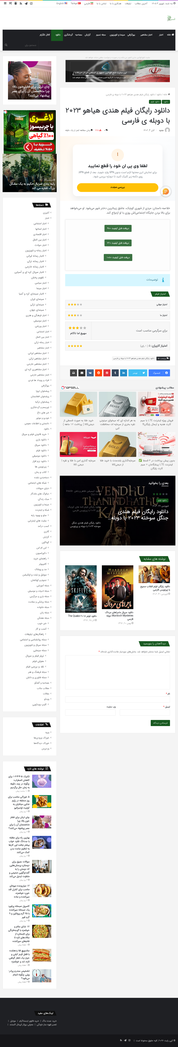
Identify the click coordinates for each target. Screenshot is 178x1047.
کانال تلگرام (45, 35)
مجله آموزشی (43, 585)
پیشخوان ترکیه (42, 402)
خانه (169, 35)
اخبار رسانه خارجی (34, 267)
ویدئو (46, 699)
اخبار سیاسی (41, 283)
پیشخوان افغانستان (40, 396)
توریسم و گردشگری (40, 407)
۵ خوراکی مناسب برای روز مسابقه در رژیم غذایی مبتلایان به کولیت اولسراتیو (19, 802)
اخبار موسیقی (40, 321)
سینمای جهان (37, 310)
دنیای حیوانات (42, 488)
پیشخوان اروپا (42, 391)
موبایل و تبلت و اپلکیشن (34, 575)
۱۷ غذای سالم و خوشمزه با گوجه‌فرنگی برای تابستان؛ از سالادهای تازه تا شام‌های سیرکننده (19, 934)
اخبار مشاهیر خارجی (37, 364)
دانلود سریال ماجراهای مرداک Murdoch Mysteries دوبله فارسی (119, 615)
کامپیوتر (43, 564)
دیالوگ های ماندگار (40, 494)
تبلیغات (128, 3)
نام (168, 694)
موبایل (13, 1021)
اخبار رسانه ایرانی (35, 256)
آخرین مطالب (141, 3)
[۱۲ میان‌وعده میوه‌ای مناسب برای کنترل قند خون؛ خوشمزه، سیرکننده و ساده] (41, 890)
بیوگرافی (131, 35)
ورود (47, 732)
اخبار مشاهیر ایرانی (37, 353)
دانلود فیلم (155, 101)
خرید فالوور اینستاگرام (29, 1021)
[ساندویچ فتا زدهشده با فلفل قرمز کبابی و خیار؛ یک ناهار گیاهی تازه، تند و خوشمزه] (41, 955)
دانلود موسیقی (39, 456)
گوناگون (45, 542)
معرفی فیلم (38, 661)
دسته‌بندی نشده (41, 477)
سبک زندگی (43, 499)
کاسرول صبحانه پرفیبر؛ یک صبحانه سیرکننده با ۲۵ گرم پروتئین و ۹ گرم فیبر (19, 911)
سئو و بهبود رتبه (39, 515)
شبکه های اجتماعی (37, 483)
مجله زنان (44, 612)
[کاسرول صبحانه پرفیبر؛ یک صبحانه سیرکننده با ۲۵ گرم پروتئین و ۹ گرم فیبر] (41, 910)
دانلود (57, 35)
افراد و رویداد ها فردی (38, 380)
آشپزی (46, 213)
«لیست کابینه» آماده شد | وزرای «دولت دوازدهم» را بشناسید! (30, 186)
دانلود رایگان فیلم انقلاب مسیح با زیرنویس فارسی (155, 588)
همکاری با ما (115, 3)
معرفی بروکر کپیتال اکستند (21, 1024)
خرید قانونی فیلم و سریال (34, 434)
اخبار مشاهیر (146, 35)
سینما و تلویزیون (117, 35)
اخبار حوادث (41, 245)
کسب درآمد (43, 526)
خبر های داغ (43, 413)
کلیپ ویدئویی (39, 704)
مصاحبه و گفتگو (41, 683)
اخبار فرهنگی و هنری (36, 315)
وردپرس (45, 748)
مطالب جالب (43, 688)
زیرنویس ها (41, 467)
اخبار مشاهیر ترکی (38, 359)
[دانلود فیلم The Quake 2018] (81, 589)
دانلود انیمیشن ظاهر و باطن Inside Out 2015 (143, 513)
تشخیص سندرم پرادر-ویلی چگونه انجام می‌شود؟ (33, 93)
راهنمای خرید (40, 558)
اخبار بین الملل (40, 240)
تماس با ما (101, 3)
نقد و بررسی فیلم (35, 667)
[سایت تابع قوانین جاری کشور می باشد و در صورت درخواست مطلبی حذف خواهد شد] (118, 71)
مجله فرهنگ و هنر (37, 672)
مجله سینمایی (40, 650)
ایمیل (166, 707)
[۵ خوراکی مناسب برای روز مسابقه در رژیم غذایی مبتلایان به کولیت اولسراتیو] (41, 801)
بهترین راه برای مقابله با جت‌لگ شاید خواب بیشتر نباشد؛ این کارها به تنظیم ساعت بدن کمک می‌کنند (19, 845)
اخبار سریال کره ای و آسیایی (29, 272)
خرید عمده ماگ (49, 1021)
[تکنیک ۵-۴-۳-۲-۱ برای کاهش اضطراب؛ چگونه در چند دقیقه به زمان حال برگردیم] (41, 781)
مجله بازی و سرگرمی (39, 596)
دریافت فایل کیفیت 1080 (118, 257)
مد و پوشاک (41, 569)
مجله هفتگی (43, 618)
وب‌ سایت (111, 707)
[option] (117, 510)
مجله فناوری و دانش (36, 677)
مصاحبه (78, 35)
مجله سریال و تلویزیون (35, 645)
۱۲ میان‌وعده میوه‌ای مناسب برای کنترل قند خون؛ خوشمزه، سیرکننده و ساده (19, 891)
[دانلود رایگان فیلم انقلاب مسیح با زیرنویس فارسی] (154, 574)
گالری (46, 531)
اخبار (161, 35)
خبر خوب (42, 623)
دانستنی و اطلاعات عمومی (37, 423)
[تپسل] (5, 112)
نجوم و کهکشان (39, 580)
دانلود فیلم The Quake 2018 (82, 616)
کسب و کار (41, 629)
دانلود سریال (41, 445)
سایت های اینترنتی (37, 521)
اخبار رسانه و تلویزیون (36, 250)
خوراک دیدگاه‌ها (41, 743)
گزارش (88, 35)
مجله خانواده (43, 607)
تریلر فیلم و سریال (35, 656)
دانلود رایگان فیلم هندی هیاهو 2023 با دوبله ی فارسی (133, 358)
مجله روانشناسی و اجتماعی (33, 640)
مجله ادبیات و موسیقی (38, 591)
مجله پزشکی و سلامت (38, 602)
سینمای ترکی (37, 304)
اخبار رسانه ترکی (35, 261)
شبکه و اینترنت (42, 510)
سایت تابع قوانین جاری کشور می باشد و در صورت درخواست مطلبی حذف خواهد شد (117, 57)
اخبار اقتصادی (40, 234)
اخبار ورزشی (41, 326)
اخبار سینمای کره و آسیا (31, 294)
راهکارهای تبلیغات (34, 634)
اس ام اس (41, 548)
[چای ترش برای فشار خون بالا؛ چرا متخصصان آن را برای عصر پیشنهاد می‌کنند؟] (41, 821)
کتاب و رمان (41, 472)
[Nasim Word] (171, 18)
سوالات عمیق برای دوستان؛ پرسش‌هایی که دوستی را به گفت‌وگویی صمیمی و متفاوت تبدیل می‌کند (19, 869)
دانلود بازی (41, 440)
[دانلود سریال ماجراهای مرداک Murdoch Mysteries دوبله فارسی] (117, 587)
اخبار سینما (42, 288)
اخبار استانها (41, 229)
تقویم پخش (37, 277)
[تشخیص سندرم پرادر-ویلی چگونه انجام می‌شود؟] (41, 975)
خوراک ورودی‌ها (41, 738)
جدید (161, 130)
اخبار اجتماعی (40, 223)
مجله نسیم (101, 35)
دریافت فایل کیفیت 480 (118, 228)
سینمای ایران (37, 299)
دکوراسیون (41, 553)
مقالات (46, 694)
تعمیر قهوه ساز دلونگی (47, 1024)
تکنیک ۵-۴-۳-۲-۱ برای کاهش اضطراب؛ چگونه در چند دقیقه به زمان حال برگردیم (19, 782)
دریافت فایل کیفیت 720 (118, 243)
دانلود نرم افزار (40, 461)
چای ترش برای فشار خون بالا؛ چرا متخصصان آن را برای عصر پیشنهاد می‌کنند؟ (19, 822)
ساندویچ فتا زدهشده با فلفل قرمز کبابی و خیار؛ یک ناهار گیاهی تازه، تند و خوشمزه (19, 956)
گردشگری (68, 35)
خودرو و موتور (42, 418)
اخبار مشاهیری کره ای (36, 369)
